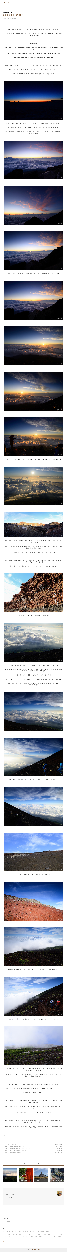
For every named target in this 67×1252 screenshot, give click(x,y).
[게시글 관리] (11, 1135)
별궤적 (47, 1231)
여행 (36, 1236)
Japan (12, 1142)
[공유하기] (9, 1135)
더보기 (4, 1241)
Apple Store (52, 1236)
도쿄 (32, 1236)
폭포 (27, 1236)
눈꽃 (45, 1234)
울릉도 (20, 1234)
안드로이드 (31, 1234)
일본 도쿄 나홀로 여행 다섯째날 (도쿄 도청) (14, 1150)
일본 (49, 1234)
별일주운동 (53, 1231)
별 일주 (5, 1236)
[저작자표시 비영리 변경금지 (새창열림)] (22, 1135)
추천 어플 (59, 1234)
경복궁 (8, 1231)
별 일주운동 (14, 1231)
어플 (25, 1234)
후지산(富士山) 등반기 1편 (11, 1144)
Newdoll (6, 3)
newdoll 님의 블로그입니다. (12, 1194)
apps (53, 1234)
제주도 (34, 1231)
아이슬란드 (38, 1234)
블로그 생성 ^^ (7, 1221)
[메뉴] (63, 3)
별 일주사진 (41, 1231)
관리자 (39, 1249)
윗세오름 (15, 1234)
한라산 (10, 1236)
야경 (41, 1236)
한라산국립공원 (6, 1234)
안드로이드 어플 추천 (19, 1236)
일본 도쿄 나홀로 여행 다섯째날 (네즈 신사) (14, 1146)
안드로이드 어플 (27, 1231)
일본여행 (5, 1239)
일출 (45, 1236)
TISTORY (34, 1249)
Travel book (7, 1142)
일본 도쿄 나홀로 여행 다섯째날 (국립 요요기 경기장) (16, 1148)
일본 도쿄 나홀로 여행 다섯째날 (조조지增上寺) (15, 1152)
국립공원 (59, 1236)
